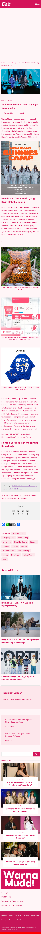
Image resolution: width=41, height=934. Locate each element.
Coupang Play (8, 538)
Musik (10, 100)
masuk (13, 699)
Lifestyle (4, 920)
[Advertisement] (20, 36)
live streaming (23, 550)
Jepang (6, 546)
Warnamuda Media (19, 927)
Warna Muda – (7, 119)
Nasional (12, 920)
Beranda (4, 915)
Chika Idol (18, 915)
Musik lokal (20, 779)
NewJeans (15, 555)
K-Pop (3, 100)
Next (7, 740)
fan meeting (23, 538)
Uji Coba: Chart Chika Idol (11, 906)
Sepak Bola (35, 915)
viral (4, 559)
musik (5, 555)
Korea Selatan (8, 550)
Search (36, 754)
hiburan (33, 542)
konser (24, 546)
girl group (7, 542)
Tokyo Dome (28, 555)
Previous (11, 726)
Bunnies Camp (18, 533)
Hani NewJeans (20, 542)
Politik (19, 920)
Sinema (26, 915)
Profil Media (6, 897)
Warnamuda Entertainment (12, 901)
